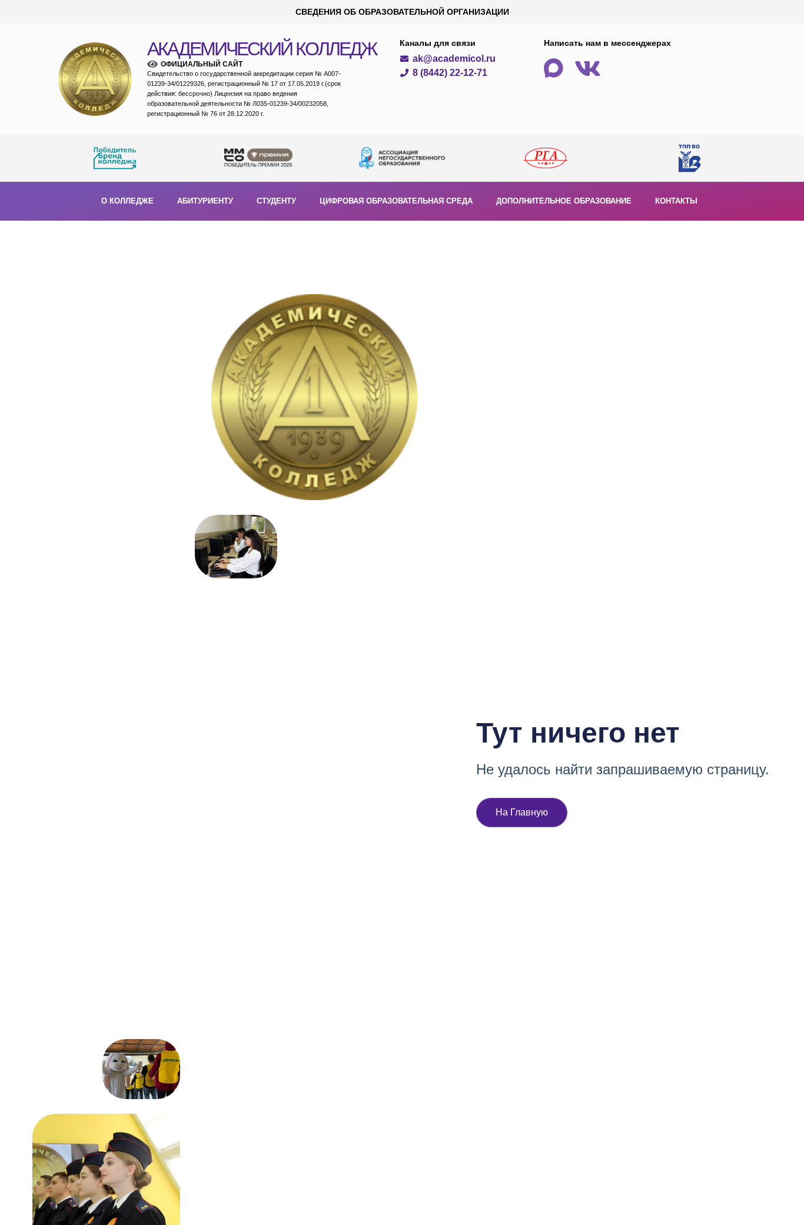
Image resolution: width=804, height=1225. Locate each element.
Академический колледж (262, 48)
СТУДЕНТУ (276, 201)
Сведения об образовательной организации (402, 11)
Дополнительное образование (564, 201)
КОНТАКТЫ (676, 201)
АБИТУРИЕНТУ (205, 201)
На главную (522, 812)
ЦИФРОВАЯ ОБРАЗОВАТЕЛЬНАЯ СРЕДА (396, 201)
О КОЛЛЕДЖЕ (127, 201)
